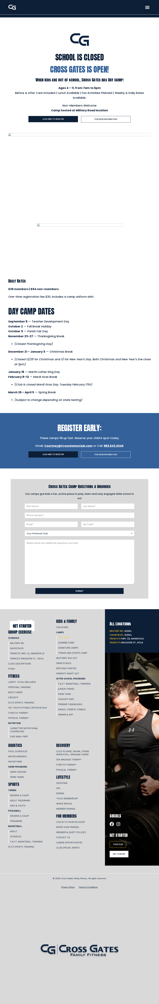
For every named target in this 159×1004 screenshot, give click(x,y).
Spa (58, 788)
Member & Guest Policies (71, 832)
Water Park (15, 761)
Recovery (63, 745)
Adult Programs (20, 800)
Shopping (61, 783)
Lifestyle (63, 777)
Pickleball (14, 810)
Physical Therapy (18, 717)
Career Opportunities (69, 842)
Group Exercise (20, 632)
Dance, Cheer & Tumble (72, 709)
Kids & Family (66, 621)
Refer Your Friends (67, 827)
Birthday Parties (66, 668)
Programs (16, 821)
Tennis (12, 790)
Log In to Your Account (70, 821)
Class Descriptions (19, 663)
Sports (13, 784)
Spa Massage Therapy (68, 759)
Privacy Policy (68, 887)
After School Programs (70, 678)
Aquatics (15, 745)
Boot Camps (15, 692)
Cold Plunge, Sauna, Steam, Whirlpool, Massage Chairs (72, 753)
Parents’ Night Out (67, 673)
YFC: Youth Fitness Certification (27, 707)
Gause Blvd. (17, 648)
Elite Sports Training (21, 702)
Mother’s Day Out (66, 658)
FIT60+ (11, 668)
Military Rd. (17, 643)
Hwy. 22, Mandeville (127, 638)
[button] (147, 7)
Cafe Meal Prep (19, 736)
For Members (66, 816)
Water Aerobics (17, 756)
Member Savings (65, 808)
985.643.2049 (113, 446)
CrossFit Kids (66, 699)
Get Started (22, 626)
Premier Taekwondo (70, 704)
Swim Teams (17, 776)
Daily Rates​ (17, 281)
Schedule (13, 637)
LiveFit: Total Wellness (22, 681)
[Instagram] (118, 824)
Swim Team (64, 693)
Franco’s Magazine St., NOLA (26, 658)
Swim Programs (17, 766)
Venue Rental (64, 803)
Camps (60, 632)
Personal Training (19, 687)
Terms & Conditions (88, 887)
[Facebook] (112, 824)
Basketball (15, 826)
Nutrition (14, 723)
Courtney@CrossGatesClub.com (68, 446)
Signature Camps (68, 647)
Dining (60, 793)
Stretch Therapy (18, 712)
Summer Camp (66, 642)
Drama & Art (65, 714)
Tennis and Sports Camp (72, 652)
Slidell (121, 631)
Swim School (64, 663)
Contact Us (63, 837)
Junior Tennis (66, 688)
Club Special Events (68, 847)
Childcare (62, 627)
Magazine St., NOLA (126, 642)
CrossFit (13, 697)
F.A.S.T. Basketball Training (74, 683)
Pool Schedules (17, 751)
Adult (13, 831)
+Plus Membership (67, 798)
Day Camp (63, 637)
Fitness (14, 676)
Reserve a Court (19, 795)
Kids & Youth (17, 805)
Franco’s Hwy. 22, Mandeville (27, 653)
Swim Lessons (18, 771)
